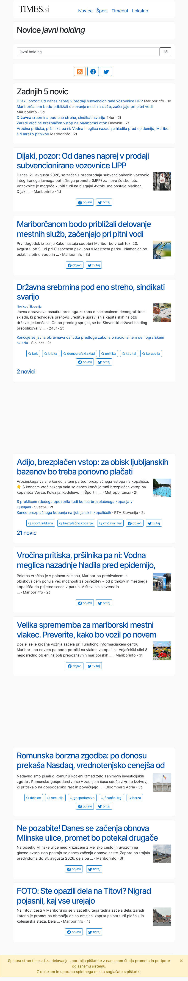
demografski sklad (80, 353)
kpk (34, 353)
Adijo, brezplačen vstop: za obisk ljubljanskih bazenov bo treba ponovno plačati (92, 467)
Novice (85, 11)
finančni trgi (113, 798)
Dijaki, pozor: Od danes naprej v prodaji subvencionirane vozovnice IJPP (80, 101)
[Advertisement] (94, 418)
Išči (165, 51)
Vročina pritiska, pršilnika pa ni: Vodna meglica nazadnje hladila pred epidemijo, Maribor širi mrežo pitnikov (86, 564)
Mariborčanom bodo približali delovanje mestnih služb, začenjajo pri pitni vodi (85, 106)
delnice (35, 798)
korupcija (152, 353)
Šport (102, 11)
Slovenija (35, 306)
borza (136, 798)
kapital (130, 353)
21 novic (26, 532)
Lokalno (140, 11)
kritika (52, 353)
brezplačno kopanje (77, 523)
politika (110, 353)
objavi (87, 202)
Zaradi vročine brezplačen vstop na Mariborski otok (62, 123)
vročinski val (112, 523)
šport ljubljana (42, 523)
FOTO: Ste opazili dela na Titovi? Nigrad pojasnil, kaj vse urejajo (84, 895)
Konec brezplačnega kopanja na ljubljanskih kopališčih (64, 512)
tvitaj (106, 202)
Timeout (119, 11)
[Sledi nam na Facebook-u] (93, 71)
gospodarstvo (83, 798)
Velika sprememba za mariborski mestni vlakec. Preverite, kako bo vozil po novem (86, 629)
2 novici (26, 371)
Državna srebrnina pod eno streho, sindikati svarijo (61, 117)
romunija (57, 798)
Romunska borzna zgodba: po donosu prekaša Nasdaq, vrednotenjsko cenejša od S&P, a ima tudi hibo (91, 765)
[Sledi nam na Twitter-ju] (106, 71)
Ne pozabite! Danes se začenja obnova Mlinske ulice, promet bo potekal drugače (87, 833)
